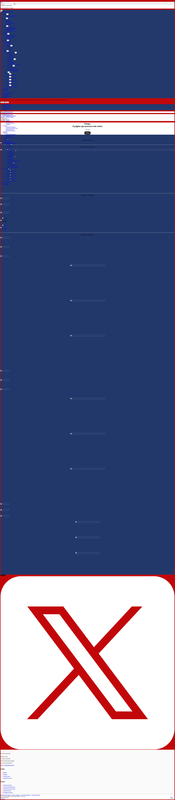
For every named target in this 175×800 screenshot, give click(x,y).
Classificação (11, 56)
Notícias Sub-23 (9, 44)
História (7, 19)
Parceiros (5, 33)
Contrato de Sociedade (11, 15)
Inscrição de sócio (10, 29)
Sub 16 (7, 79)
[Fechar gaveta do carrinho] (11, 5)
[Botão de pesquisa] (14, 4)
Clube (4, 18)
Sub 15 (7, 82)
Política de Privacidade (5, 795)
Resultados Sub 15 (13, 83)
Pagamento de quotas (10, 31)
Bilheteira (5, 32)
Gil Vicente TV (6, 87)
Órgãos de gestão (9, 16)
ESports (7, 38)
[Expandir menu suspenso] (7, 14)
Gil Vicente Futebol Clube (6, 113)
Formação (8, 45)
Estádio (4, 97)
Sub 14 (7, 85)
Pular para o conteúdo (5, 1)
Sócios (4, 26)
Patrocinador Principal (11, 35)
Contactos (5, 90)
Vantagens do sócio (7, 785)
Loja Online (5, 89)
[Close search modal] (1, 2)
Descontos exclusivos (8, 92)
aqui (68, 99)
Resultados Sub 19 (13, 75)
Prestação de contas (10, 23)
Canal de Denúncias (35, 795)
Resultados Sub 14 (13, 86)
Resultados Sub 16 (13, 81)
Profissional (8, 41)
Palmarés (8, 21)
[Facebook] (1, 575)
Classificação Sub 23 (13, 69)
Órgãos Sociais (9, 22)
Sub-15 (10, 47)
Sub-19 (10, 49)
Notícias (5, 40)
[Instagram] (3, 575)
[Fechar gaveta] (1, 10)
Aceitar (2, 102)
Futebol (5, 51)
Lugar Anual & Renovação (12, 28)
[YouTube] (4, 575)
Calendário (11, 55)
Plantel (10, 54)
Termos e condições (15, 795)
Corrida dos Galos (7, 96)
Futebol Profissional (10, 52)
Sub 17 (7, 76)
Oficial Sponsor (9, 37)
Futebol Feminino (10, 59)
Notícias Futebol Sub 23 (14, 70)
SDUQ (4, 14)
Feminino (8, 43)
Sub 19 (7, 73)
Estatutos (8, 24)
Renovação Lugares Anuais (9, 788)
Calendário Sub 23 (13, 68)
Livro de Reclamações (26, 795)
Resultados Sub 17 (13, 78)
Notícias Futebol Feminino (14, 64)
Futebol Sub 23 (9, 65)
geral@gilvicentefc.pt (9, 765)
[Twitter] (87, 749)
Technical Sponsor (10, 36)
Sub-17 (10, 48)
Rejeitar (6, 102)
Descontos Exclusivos (11, 27)
